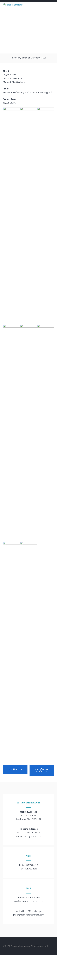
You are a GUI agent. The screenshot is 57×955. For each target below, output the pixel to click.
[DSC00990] (28, 109)
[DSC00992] (11, 326)
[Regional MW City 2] (28, 543)
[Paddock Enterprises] (14, 4)
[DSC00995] (11, 543)
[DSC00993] (28, 326)
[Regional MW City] (11, 109)
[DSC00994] (45, 326)
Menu (49, 6)
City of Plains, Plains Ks (41, 770)
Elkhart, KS (15, 769)
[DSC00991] (45, 109)
